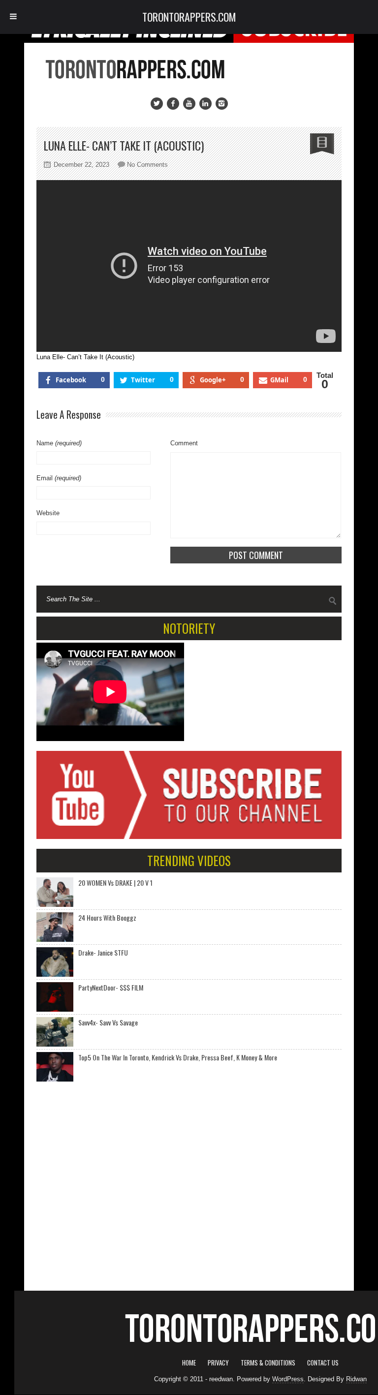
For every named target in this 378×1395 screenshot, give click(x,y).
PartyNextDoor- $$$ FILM (110, 987)
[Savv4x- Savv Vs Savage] (54, 1032)
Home (189, 1362)
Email (58, 478)
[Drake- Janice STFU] (54, 962)
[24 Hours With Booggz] (54, 927)
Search (333, 601)
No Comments (147, 164)
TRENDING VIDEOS (189, 860)
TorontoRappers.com (189, 17)
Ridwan (356, 1379)
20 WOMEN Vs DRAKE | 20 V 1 (115, 882)
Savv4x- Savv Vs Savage (108, 1022)
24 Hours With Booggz (107, 917)
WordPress (288, 1379)
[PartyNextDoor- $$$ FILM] (54, 997)
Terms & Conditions (268, 1362)
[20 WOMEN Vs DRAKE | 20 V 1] (54, 892)
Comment (184, 443)
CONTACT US (323, 1362)
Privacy (218, 1362)
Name (59, 443)
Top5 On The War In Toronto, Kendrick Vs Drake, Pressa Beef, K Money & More (177, 1057)
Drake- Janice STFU (103, 952)
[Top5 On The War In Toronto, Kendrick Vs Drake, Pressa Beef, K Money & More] (54, 1067)
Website (48, 513)
